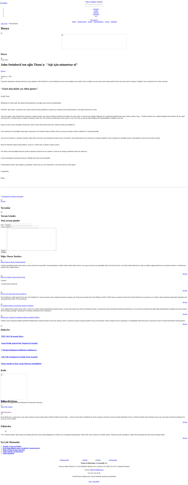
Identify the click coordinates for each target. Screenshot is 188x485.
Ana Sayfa (4, 23)
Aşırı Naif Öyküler (6, 407)
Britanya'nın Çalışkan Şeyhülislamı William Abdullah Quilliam (20, 317)
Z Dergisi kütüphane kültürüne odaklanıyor (19, 350)
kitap (90, 481)
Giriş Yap (100, 1)
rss (96, 16)
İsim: (3, 225)
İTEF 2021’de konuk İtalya (12, 336)
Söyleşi (107, 22)
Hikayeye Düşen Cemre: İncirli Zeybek (13, 277)
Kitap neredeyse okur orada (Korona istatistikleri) (21, 364)
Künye (87, 1)
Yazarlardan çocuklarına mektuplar (12, 196)
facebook (96, 9)
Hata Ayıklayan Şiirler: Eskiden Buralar (13, 262)
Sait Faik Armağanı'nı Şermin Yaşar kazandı (19, 357)
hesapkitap (96, 481)
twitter (96, 11)
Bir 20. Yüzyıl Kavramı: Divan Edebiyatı (13, 294)
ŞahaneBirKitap (98, 22)
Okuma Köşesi (82, 22)
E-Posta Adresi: (6, 227)
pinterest (96, 12)
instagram (96, 14)
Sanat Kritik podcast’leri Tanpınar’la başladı (19, 343)
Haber (74, 22)
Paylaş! (3, 71)
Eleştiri (90, 22)
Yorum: (4, 250)
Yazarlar (93, 1)
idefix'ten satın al (6, 412)
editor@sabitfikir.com (96, 470)
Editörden (114, 22)
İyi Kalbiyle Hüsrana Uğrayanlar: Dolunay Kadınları (17, 305)
